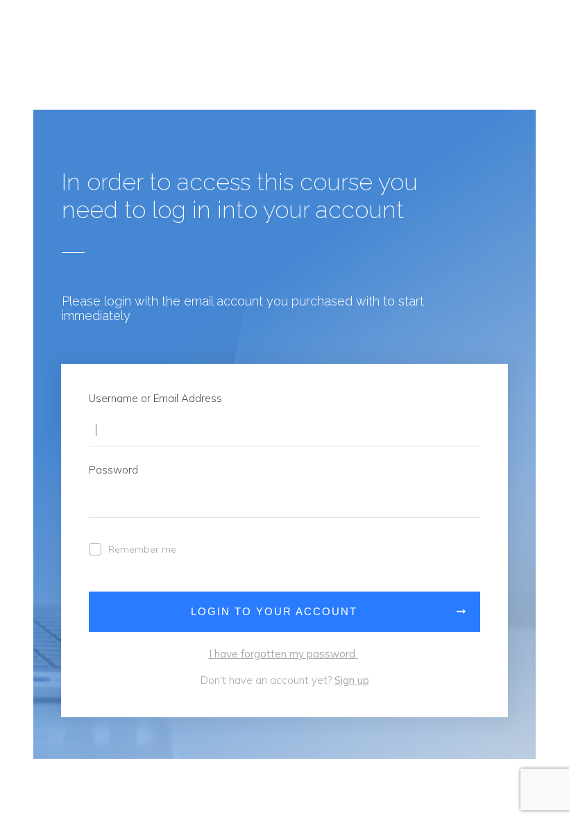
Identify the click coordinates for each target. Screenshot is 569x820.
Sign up (351, 680)
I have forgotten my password (283, 653)
